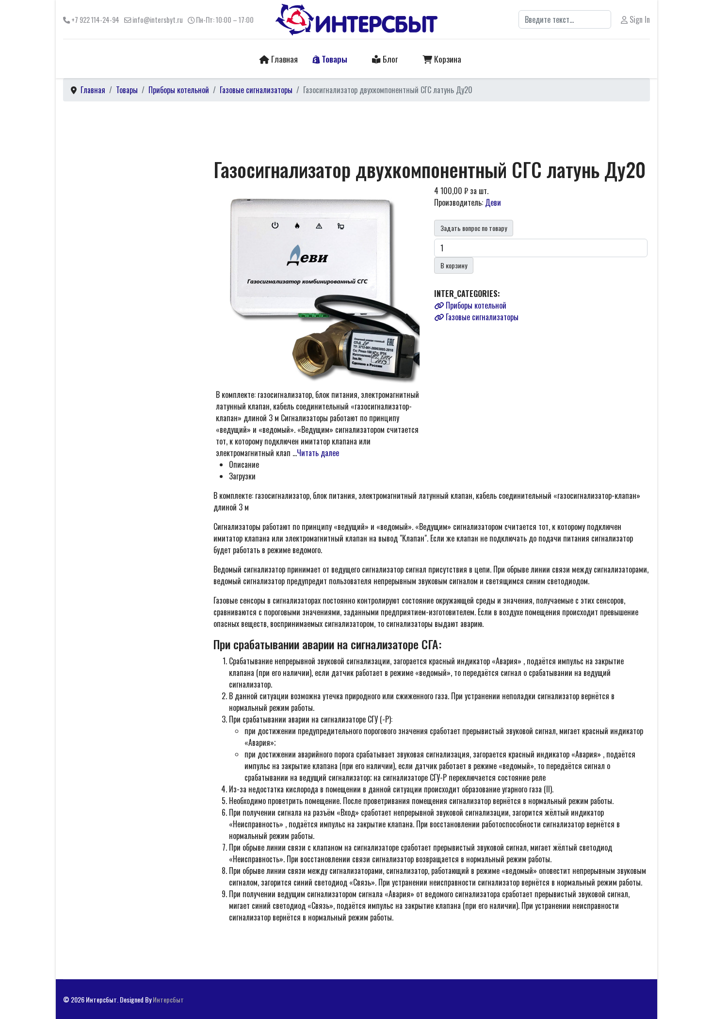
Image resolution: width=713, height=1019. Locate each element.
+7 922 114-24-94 (95, 20)
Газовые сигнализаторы (481, 317)
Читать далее (318, 453)
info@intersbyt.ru (157, 20)
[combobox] (565, 19)
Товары (333, 58)
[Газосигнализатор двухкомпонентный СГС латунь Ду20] (323, 286)
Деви (493, 202)
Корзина (446, 58)
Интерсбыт (168, 999)
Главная (283, 58)
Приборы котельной (475, 305)
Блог (389, 58)
